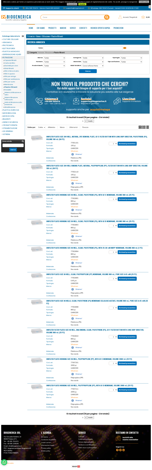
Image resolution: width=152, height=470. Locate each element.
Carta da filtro (10, 63)
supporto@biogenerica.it (75, 8)
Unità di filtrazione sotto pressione (13, 103)
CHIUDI (150, 6)
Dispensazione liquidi (12, 54)
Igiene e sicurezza (10, 122)
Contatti (83, 27)
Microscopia (8, 116)
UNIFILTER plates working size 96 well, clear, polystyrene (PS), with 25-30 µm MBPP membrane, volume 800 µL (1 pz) (94, 247)
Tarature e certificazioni (86, 445)
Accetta (82, 4)
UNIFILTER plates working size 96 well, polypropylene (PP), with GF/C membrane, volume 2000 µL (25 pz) (89, 359)
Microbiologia (9, 113)
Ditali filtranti (9, 68)
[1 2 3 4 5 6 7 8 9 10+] (113, 144)
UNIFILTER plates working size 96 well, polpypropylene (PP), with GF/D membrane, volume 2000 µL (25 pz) (89, 385)
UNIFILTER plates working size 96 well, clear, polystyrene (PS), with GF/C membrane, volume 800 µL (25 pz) (90, 194)
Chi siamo (41, 27)
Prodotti (52, 27)
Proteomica (8, 45)
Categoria (77, 58)
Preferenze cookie (7, 463)
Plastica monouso (11, 51)
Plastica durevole (11, 110)
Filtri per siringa (10, 76)
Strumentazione (10, 128)
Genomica (7, 42)
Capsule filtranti (10, 60)
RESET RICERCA (76, 65)
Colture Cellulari (10, 39)
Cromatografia (10, 125)
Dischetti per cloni (11, 66)
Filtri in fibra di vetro (12, 71)
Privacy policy (46, 448)
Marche (63, 27)
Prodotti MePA (37, 65)
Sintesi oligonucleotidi (86, 442)
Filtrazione (8, 57)
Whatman (74, 151)
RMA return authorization (87, 448)
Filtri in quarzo (10, 74)
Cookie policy (144, 2)
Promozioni (118, 27)
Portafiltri (8, 90)
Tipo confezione (114, 61)
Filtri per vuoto (10, 82)
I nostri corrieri (46, 442)
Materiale (77, 61)
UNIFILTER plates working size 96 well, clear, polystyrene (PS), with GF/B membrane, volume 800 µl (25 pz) (90, 221)
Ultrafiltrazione (10, 107)
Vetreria (6, 134)
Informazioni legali (47, 445)
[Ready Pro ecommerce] (76, 466)
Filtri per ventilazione (12, 79)
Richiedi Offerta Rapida (100, 27)
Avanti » (90, 121)
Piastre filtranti (11, 87)
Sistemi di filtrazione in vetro (13, 93)
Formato (39, 61)
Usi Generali (8, 131)
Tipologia (116, 58)
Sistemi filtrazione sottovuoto (11, 98)
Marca (40, 58)
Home (31, 27)
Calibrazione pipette (85, 439)
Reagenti (6, 119)
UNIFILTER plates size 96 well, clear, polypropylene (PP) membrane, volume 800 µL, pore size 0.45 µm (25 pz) (91, 274)
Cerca (40, 48)
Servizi (73, 27)
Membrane (9, 84)
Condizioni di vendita (48, 440)
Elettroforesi (9, 48)
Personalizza (72, 4)
